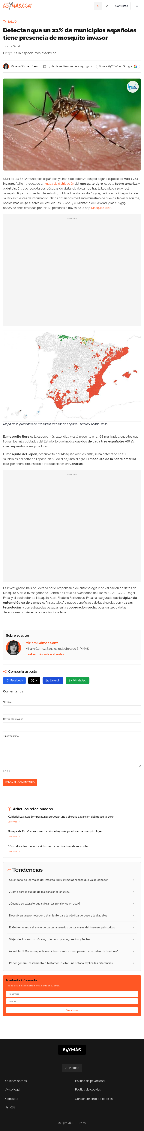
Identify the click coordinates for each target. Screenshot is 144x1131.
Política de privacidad (90, 1081)
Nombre (7, 702)
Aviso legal (12, 1089)
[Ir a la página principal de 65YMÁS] (17, 6)
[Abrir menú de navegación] (137, 6)
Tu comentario (11, 736)
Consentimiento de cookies (94, 1099)
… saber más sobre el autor (45, 654)
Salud (12, 21)
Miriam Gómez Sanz (24, 66)
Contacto (11, 1099)
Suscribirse (72, 1010)
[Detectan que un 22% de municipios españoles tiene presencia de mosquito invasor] (133, 87)
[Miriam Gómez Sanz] (6, 66)
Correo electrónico (13, 719)
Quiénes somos (16, 1081)
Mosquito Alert (101, 208)
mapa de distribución (59, 183)
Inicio (6, 46)
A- (98, 5)
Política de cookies (88, 1089)
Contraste (121, 5)
